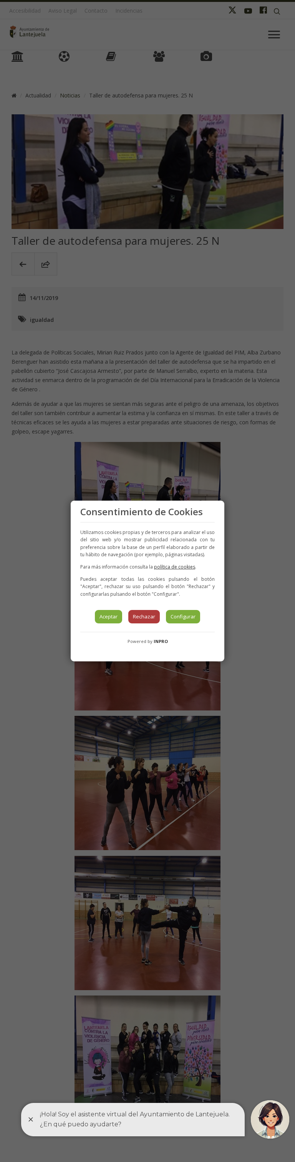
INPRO (161, 641)
